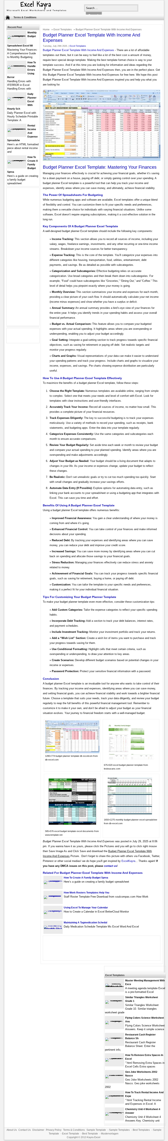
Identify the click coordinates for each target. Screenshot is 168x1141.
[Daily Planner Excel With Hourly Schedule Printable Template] (17, 97)
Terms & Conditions (25, 17)
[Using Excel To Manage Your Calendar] (53, 910)
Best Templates (141, 1129)
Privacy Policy (53, 1129)
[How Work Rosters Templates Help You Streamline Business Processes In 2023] (53, 895)
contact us (110, 865)
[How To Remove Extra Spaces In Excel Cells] (114, 1058)
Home (46, 29)
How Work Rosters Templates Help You (86, 892)
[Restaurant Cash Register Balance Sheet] (114, 1037)
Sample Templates (119, 1129)
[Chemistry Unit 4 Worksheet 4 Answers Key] (114, 1112)
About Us (12, 1129)
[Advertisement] (23, 259)
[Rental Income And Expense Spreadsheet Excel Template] (17, 128)
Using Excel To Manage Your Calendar (86, 907)
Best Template (90, 1133)
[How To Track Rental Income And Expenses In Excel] (114, 1095)
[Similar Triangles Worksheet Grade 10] (114, 1000)
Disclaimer (38, 1129)
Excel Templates (62, 29)
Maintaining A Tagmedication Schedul (85, 922)
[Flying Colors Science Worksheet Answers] (114, 1020)
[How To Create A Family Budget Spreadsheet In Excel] (53, 880)
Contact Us (24, 1129)
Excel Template (70, 1133)
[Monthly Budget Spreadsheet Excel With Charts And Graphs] (17, 35)
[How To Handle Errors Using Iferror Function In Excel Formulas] (17, 65)
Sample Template (96, 1129)
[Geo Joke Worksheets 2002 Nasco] (114, 1074)
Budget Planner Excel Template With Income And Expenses (78, 50)
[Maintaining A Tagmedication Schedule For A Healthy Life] (53, 928)
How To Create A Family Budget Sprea (86, 877)
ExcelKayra (128, 861)
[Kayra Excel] (36, 11)
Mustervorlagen (109, 1133)
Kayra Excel (93, 1137)
